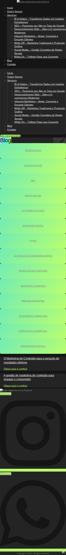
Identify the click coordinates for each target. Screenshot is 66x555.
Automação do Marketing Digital (33, 256)
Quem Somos (15, 76)
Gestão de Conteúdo (33, 286)
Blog (9, 125)
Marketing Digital (33, 226)
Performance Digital (33, 346)
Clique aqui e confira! (15, 368)
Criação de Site (33, 165)
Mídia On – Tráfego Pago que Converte (36, 56)
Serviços (12, 15)
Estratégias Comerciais (33, 316)
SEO (33, 180)
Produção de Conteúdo (33, 271)
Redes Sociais (33, 196)
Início (10, 73)
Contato (11, 64)
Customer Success (33, 210)
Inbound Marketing (33, 301)
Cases (33, 241)
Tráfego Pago (33, 150)
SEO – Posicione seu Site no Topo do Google (39, 25)
